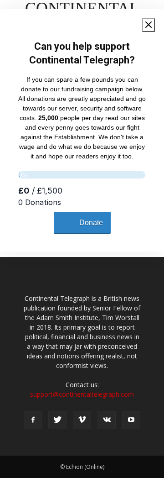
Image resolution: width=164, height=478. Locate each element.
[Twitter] (57, 420)
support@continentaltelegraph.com (82, 394)
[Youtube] (131, 420)
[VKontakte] (106, 420)
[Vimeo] (82, 420)
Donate (91, 222)
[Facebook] (33, 420)
